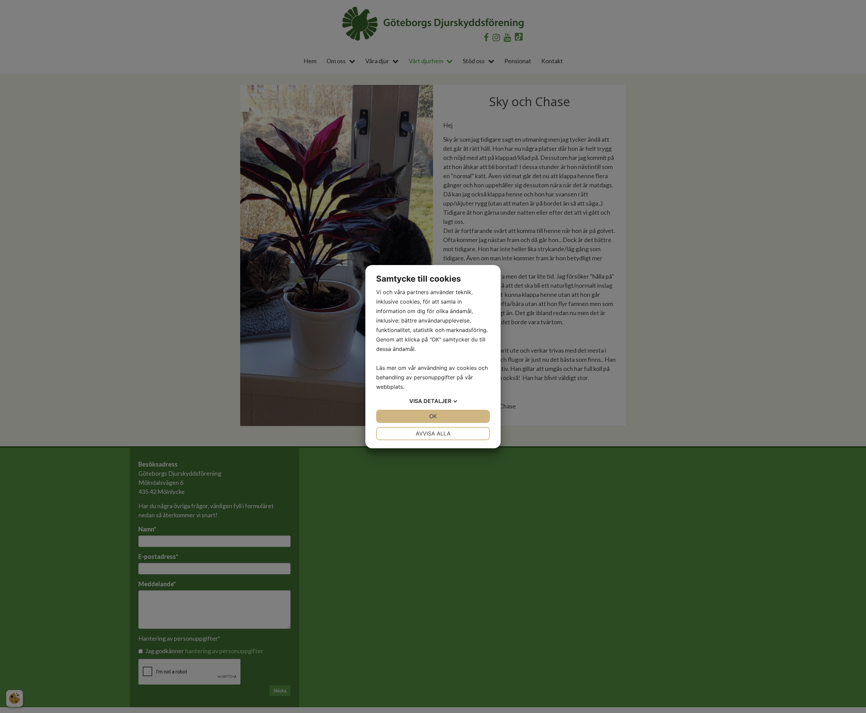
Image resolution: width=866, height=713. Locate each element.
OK (433, 416)
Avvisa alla (433, 433)
